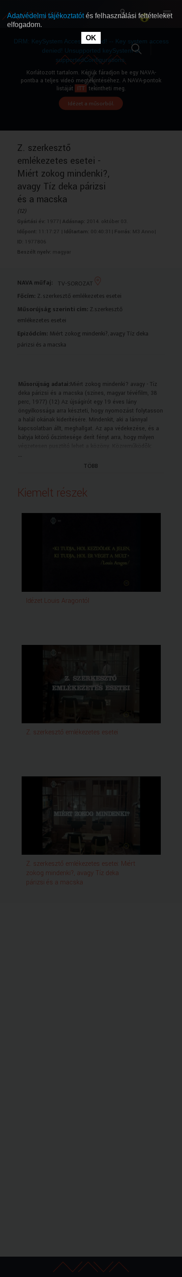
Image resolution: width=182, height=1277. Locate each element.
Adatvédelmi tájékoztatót (46, 15)
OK (91, 38)
